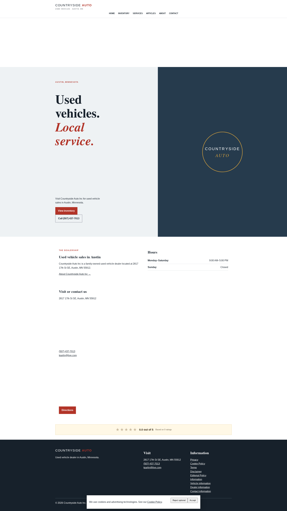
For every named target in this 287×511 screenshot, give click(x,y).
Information (196, 479)
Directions (67, 410)
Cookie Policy (197, 463)
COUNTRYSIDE (73, 6)
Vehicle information (200, 483)
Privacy (194, 460)
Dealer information (200, 487)
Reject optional (179, 500)
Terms (193, 467)
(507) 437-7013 (67, 351)
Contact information (200, 491)
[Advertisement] (89, 42)
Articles (151, 13)
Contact (173, 13)
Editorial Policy (198, 475)
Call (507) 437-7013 (68, 218)
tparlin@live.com (68, 355)
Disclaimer (196, 471)
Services (138, 13)
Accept (193, 500)
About (162, 13)
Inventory (123, 13)
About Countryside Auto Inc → (75, 274)
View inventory (66, 211)
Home (112, 13)
